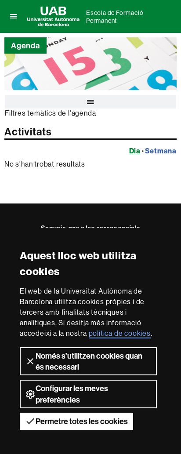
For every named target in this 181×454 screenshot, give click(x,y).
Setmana (161, 150)
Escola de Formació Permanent (114, 17)
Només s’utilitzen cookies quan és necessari (89, 361)
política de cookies (120, 333)
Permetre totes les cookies (82, 421)
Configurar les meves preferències (72, 393)
